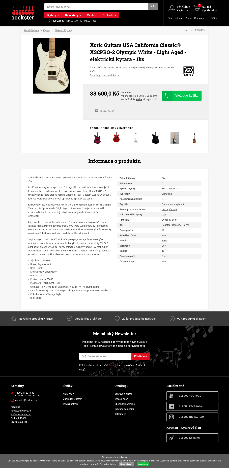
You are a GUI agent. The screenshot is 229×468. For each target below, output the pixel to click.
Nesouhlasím (126, 464)
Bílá (164, 178)
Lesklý (165, 209)
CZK (213, 18)
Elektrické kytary (63, 30)
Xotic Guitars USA (171, 188)
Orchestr (108, 15)
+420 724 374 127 (60, 20)
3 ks (164, 256)
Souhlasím (143, 464)
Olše (164, 214)
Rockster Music (93, 461)
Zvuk (90, 15)
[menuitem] (214, 18)
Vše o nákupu (175, 18)
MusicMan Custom (72, 399)
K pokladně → (209, 10)
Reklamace (120, 414)
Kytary (51, 15)
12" (163, 251)
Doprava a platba (123, 394)
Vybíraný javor (169, 219)
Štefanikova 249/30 (21, 414)
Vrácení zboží (121, 399)
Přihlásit (183, 6)
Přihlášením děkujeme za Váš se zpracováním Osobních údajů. (112, 367)
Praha (139, 99)
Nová (164, 240)
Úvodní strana (31, 30)
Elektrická (167, 193)
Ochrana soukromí (124, 409)
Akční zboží (68, 394)
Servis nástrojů (70, 404)
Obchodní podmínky (124, 404)
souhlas (114, 365)
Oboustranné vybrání (173, 204)
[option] (52, 66)
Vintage (173, 209)
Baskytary (71, 15)
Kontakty (199, 18)
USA (164, 245)
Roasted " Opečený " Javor (175, 225)
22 (163, 230)
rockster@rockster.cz (26, 400)
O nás (188, 18)
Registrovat (183, 10)
